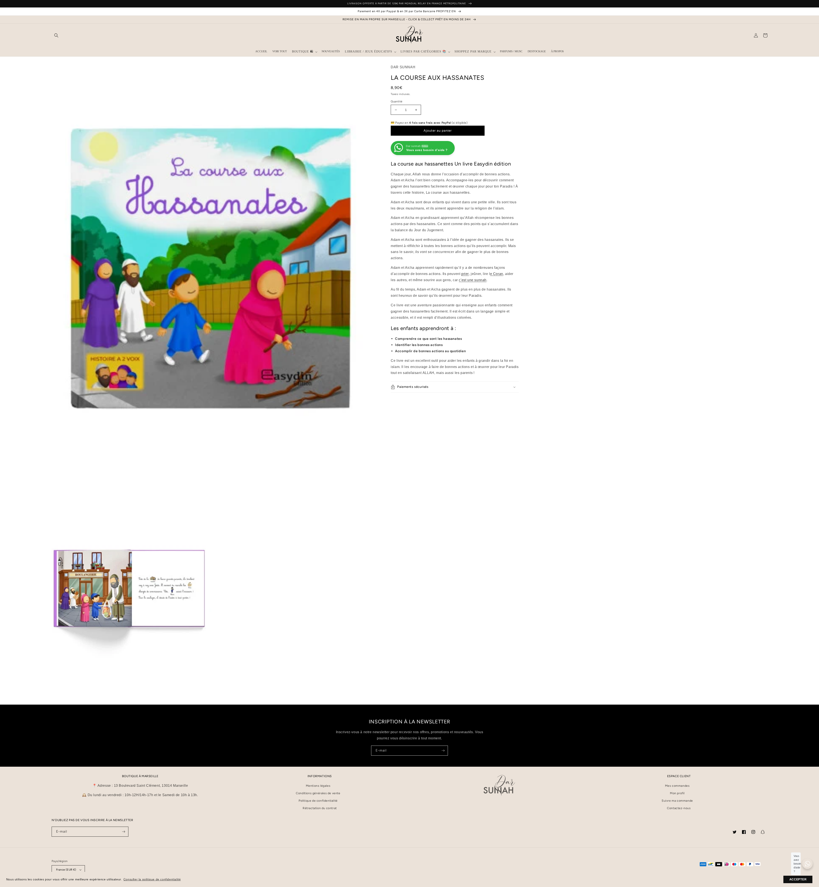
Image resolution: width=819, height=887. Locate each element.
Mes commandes (677, 786)
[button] (56, 35)
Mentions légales (318, 786)
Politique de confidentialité (318, 801)
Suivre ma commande (677, 801)
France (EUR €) (66, 869)
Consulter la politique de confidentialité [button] (152, 879)
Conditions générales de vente (318, 793)
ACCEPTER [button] (798, 879)
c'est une (472, 280)
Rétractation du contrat (320, 808)
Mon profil (677, 793)
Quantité (396, 101)
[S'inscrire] (443, 751)
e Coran (496, 274)
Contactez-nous (679, 808)
